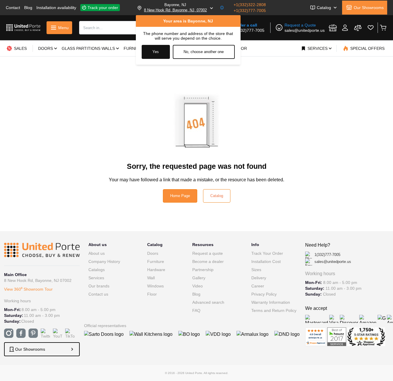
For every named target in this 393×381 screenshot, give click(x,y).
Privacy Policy (264, 294)
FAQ (196, 310)
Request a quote (207, 253)
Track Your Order (267, 253)
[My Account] (345, 28)
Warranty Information (270, 302)
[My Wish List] (370, 28)
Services (96, 277)
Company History (104, 261)
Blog (28, 7)
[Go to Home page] (23, 27)
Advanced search (208, 302)
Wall (151, 277)
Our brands (98, 286)
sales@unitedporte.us (304, 30)
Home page (180, 196)
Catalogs (96, 269)
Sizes (256, 269)
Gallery (198, 277)
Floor (152, 294)
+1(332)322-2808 (250, 4)
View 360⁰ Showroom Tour (28, 289)
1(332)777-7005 (249, 30)
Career (257, 286)
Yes (155, 52)
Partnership (203, 269)
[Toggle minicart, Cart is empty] (383, 27)
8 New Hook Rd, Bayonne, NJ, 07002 (175, 10)
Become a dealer (208, 261)
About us (96, 253)
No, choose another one (204, 52)
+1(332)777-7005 (250, 10)
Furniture (155, 261)
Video (197, 286)
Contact (13, 7)
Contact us (98, 294)
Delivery (258, 277)
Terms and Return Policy (273, 310)
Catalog (216, 196)
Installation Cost (266, 261)
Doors (152, 253)
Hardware (156, 269)
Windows (155, 286)
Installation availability (56, 7)
